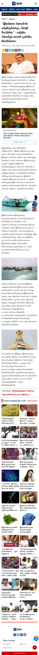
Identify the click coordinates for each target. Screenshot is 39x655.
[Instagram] (21, 635)
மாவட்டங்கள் (20, 9)
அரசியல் (12, 9)
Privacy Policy (7, 648)
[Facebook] (14, 635)
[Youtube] (25, 635)
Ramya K (7, 46)
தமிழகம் (4, 9)
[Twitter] (18, 635)
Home (4, 19)
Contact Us (6, 644)
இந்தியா (29, 9)
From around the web (14, 400)
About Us (22, 644)
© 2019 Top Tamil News (19, 653)
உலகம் (36, 9)
